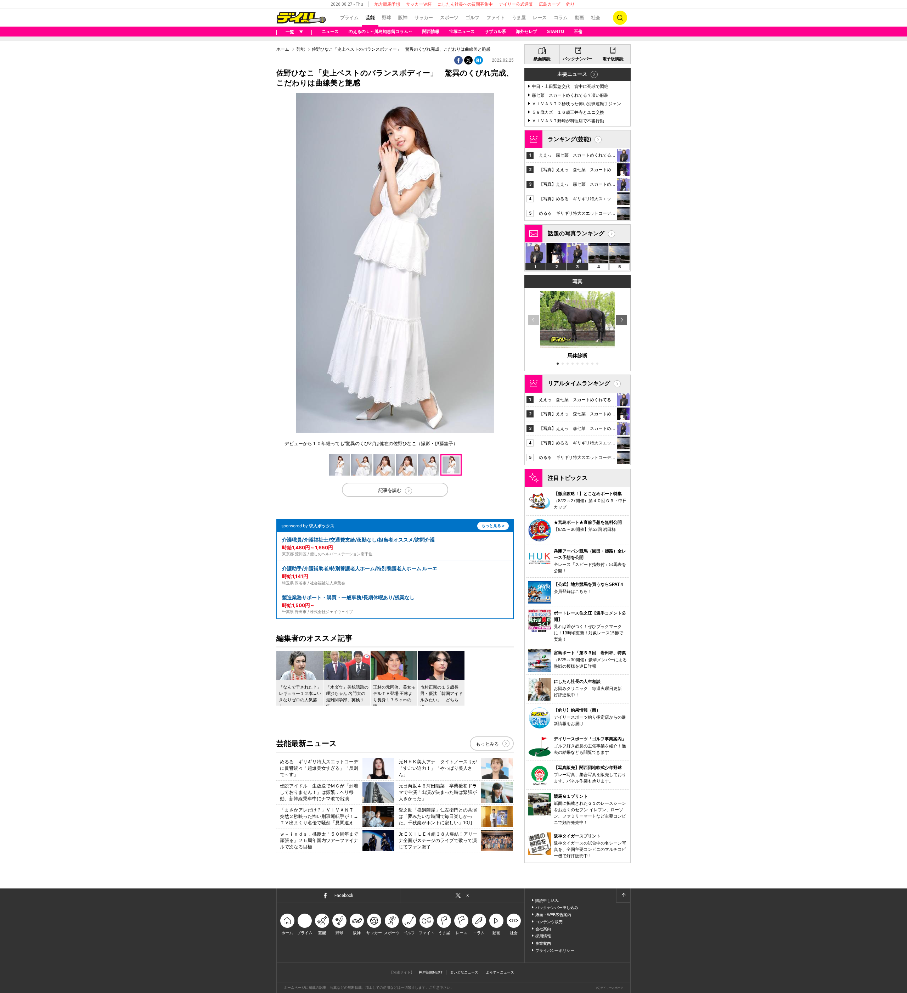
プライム (349, 17)
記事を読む (389, 490)
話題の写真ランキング (576, 233)
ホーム (282, 49)
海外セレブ (526, 31)
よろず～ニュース (500, 972)
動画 (579, 17)
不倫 (578, 31)
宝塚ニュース (462, 31)
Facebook (343, 895)
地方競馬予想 (387, 4)
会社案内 (543, 929)
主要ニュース (572, 74)
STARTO (555, 31)
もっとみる (487, 744)
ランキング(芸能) (569, 139)
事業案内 (543, 943)
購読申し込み (547, 900)
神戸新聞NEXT (431, 972)
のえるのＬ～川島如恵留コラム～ (380, 31)
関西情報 (430, 31)
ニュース (330, 31)
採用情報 (543, 936)
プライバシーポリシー (554, 950)
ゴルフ (472, 17)
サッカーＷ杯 (419, 4)
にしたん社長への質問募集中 (465, 4)
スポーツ (449, 17)
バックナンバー (577, 58)
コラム (561, 17)
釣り (570, 4)
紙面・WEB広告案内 (553, 915)
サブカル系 (495, 31)
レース (540, 17)
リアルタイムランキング (579, 383)
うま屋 (519, 17)
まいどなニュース (464, 972)
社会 (595, 17)
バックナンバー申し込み (556, 907)
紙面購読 (542, 58)
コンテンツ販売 (549, 922)
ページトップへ (623, 895)
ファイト (495, 17)
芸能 (370, 17)
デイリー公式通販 (516, 4)
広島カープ (549, 4)
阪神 (402, 17)
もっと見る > (493, 525)
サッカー (424, 17)
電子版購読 (613, 58)
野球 (386, 17)
